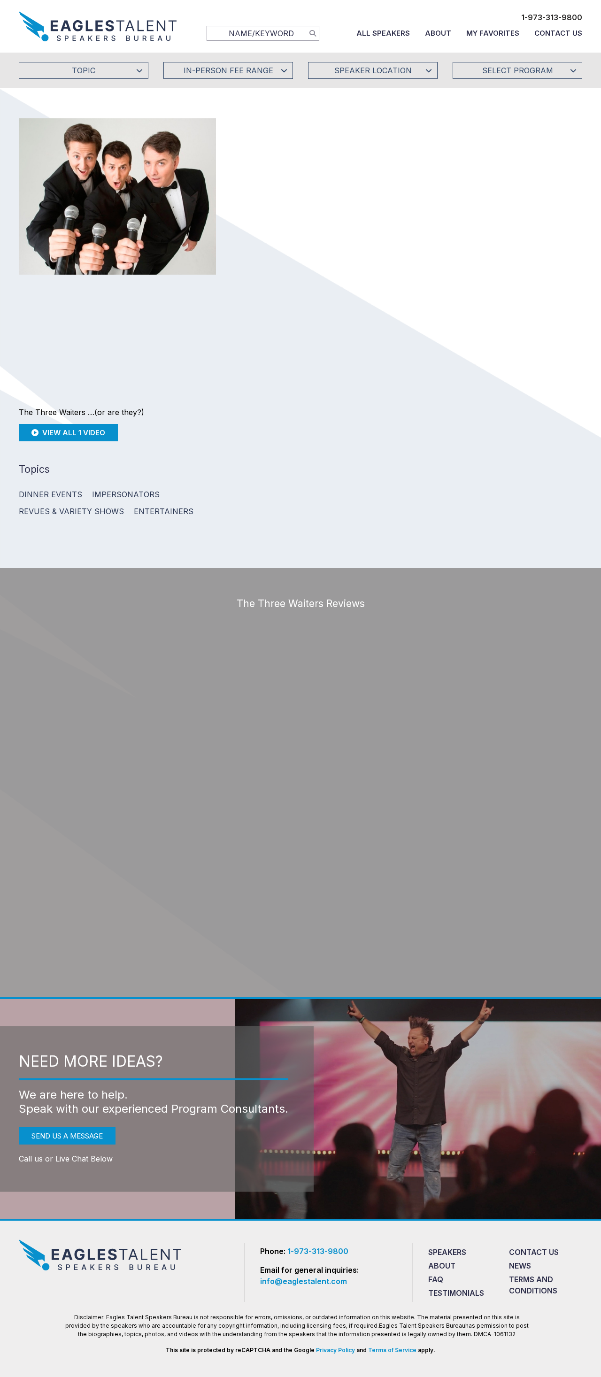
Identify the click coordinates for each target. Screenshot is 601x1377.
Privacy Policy (335, 1350)
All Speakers (383, 33)
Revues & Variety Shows (71, 511)
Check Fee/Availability (411, 194)
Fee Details (260, 257)
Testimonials (456, 1293)
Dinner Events (50, 494)
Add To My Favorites (296, 194)
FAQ (435, 1279)
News (520, 1265)
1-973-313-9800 (551, 17)
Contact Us (558, 33)
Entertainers (163, 511)
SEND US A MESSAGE (67, 1135)
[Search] (312, 33)
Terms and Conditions (533, 1285)
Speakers (447, 1252)
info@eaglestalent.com (303, 1281)
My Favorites (492, 33)
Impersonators (126, 494)
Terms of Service (392, 1350)
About (438, 33)
